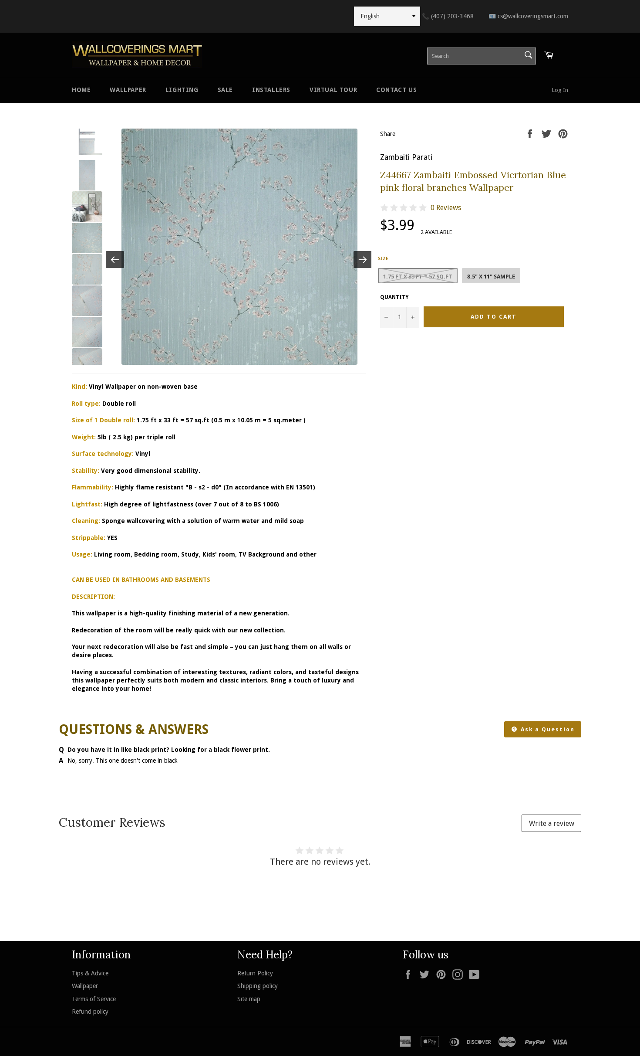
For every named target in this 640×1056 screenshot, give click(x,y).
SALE (225, 89)
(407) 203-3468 (448, 16)
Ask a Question (547, 729)
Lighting (182, 89)
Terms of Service (94, 998)
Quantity (394, 297)
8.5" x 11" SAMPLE (491, 276)
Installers (271, 89)
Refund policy (90, 1011)
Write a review (551, 823)
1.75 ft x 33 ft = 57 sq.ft (417, 276)
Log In (560, 90)
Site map (248, 998)
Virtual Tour (333, 89)
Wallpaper (128, 89)
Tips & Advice (90, 973)
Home (81, 89)
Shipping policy (257, 985)
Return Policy (255, 973)
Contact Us (396, 89)
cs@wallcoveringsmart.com (528, 16)
